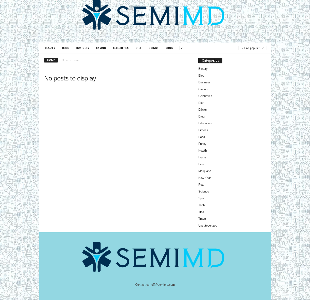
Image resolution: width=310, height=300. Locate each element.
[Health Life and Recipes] (155, 15)
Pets (201, 184)
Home (65, 60)
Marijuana (204, 171)
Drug (169, 48)
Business (82, 48)
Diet (139, 48)
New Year (204, 178)
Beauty (50, 48)
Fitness (203, 130)
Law (201, 164)
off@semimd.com (163, 284)
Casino (101, 48)
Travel (202, 218)
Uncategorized (207, 225)
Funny (202, 143)
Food (201, 137)
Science (203, 191)
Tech (201, 205)
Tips (201, 212)
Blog (65, 48)
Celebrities (121, 48)
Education (205, 123)
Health (202, 150)
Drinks (153, 48)
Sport (201, 198)
